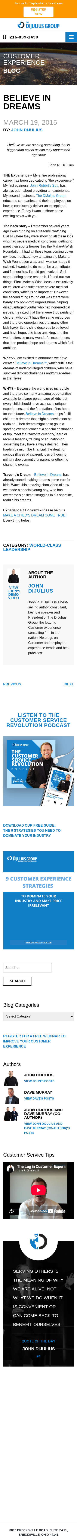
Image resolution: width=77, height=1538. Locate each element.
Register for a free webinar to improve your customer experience (34, 1041)
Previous (12, 684)
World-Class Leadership (32, 547)
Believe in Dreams (40, 414)
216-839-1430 (23, 37)
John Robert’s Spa (44, 185)
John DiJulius (27, 130)
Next (69, 684)
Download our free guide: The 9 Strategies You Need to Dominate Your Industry (32, 830)
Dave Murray (38, 1092)
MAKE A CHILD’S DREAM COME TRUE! (34, 515)
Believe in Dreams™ (31, 363)
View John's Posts (39, 1081)
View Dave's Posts (39, 1098)
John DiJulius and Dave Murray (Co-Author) (43, 1114)
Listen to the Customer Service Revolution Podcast (38, 720)
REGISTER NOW (38, 12)
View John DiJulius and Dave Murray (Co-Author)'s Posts (47, 1128)
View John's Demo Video (13, 593)
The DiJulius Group (50, 195)
